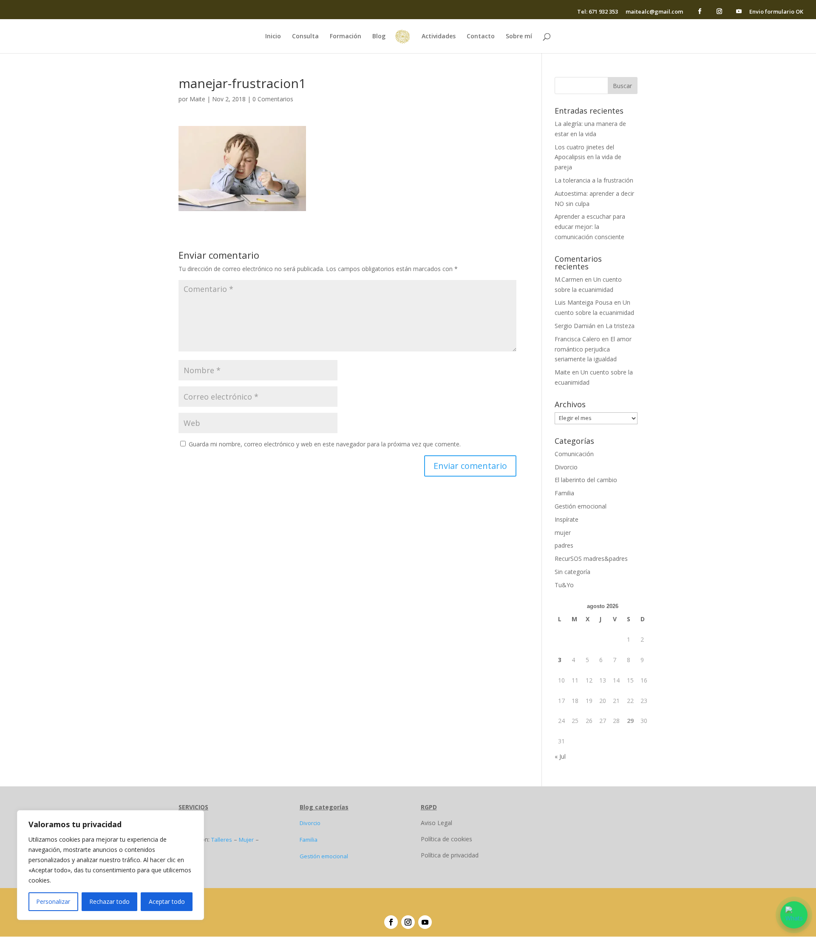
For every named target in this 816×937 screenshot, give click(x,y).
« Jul (560, 756)
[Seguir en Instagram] (408, 922)
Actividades (439, 36)
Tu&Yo (564, 585)
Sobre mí (519, 36)
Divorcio (566, 467)
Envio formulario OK (776, 12)
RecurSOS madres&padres (591, 558)
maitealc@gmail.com (654, 12)
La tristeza (620, 326)
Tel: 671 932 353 (597, 12)
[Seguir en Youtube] (425, 922)
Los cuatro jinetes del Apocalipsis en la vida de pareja (588, 157)
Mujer (246, 839)
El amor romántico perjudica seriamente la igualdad (593, 349)
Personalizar (53, 901)
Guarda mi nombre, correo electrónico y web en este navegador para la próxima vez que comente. (325, 444)
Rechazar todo (109, 901)
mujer (563, 532)
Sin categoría (572, 572)
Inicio (273, 36)
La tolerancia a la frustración (594, 180)
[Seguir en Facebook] (391, 922)
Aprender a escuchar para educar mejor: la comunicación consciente (590, 226)
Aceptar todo (167, 901)
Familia (564, 493)
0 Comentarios (272, 99)
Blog (378, 36)
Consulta (305, 36)
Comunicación (574, 454)
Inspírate (566, 519)
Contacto (481, 36)
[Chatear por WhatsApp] (794, 914)
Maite (197, 99)
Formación (345, 36)
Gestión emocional (580, 506)
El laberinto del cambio (586, 480)
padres (564, 545)
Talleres (221, 839)
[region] (110, 865)
